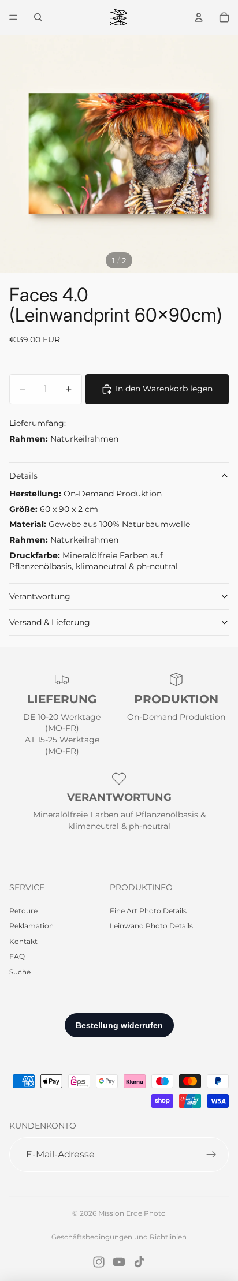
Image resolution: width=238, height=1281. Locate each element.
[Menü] (13, 17)
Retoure (23, 910)
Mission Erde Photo (132, 1213)
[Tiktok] (139, 1262)
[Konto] (198, 17)
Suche (20, 972)
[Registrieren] (211, 1154)
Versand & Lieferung (49, 622)
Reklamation (31, 925)
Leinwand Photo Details (151, 925)
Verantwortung (39, 596)
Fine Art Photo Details (148, 910)
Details (23, 475)
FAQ (17, 956)
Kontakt (23, 941)
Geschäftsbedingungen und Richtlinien (119, 1237)
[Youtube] (119, 1262)
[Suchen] (38, 17)
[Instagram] (99, 1262)
